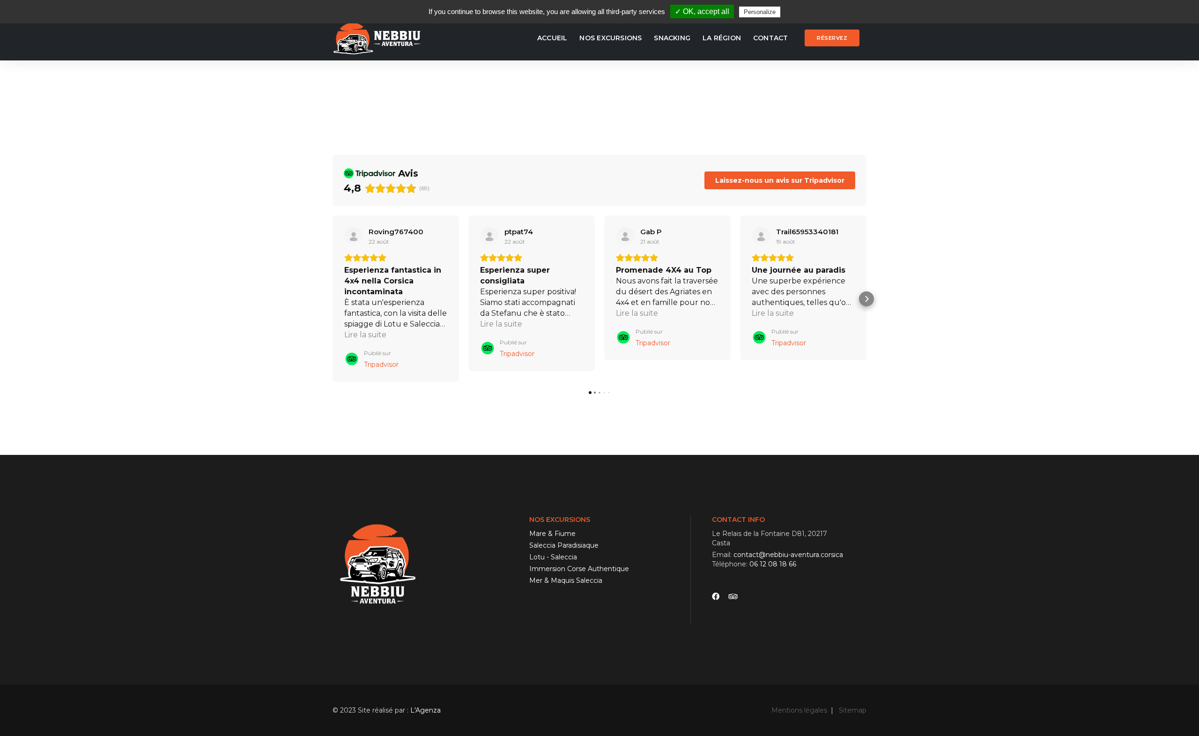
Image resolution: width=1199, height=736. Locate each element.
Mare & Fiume (552, 533)
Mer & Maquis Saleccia (565, 580)
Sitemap (852, 710)
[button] (332, 298)
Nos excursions (610, 38)
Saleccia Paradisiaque (564, 545)
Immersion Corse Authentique (579, 569)
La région (722, 38)
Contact (770, 38)
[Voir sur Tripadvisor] (353, 236)
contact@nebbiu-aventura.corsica (788, 554)
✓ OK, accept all (702, 11)
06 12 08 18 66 (772, 564)
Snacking (672, 38)
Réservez (832, 38)
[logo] (379, 38)
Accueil (552, 38)
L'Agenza (425, 710)
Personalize (760, 11)
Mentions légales (799, 710)
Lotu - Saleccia (553, 557)
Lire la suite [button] (365, 334)
